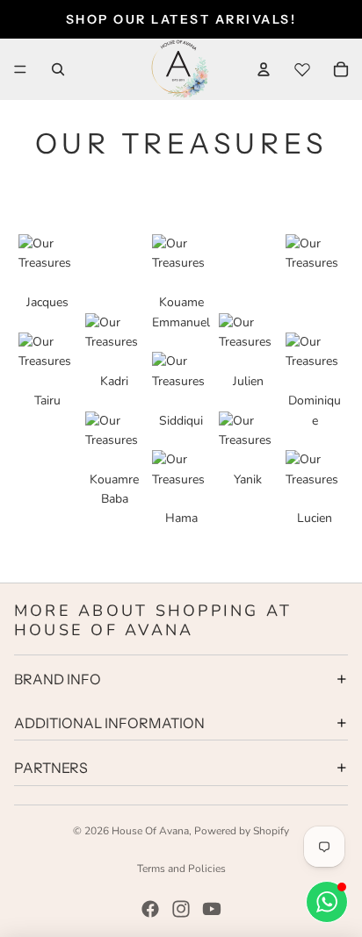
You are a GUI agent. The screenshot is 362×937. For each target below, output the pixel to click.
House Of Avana (150, 831)
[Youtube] (211, 908)
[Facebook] (150, 908)
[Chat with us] (327, 902)
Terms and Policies (181, 869)
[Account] (263, 69)
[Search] (58, 69)
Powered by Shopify (241, 831)
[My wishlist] (302, 69)
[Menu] (20, 69)
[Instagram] (181, 908)
